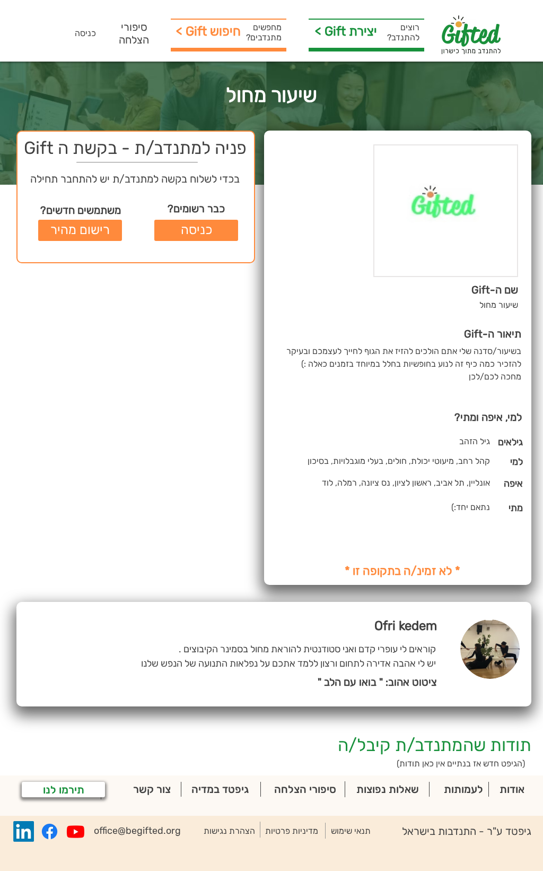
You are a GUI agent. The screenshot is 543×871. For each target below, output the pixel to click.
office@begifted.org (137, 830)
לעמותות (463, 789)
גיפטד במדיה (220, 789)
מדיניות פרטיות (291, 831)
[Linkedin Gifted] (23, 831)
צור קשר (152, 789)
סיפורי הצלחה (134, 33)
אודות (512, 789)
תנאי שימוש (351, 831)
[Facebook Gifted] (49, 831)
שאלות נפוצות (387, 789)
